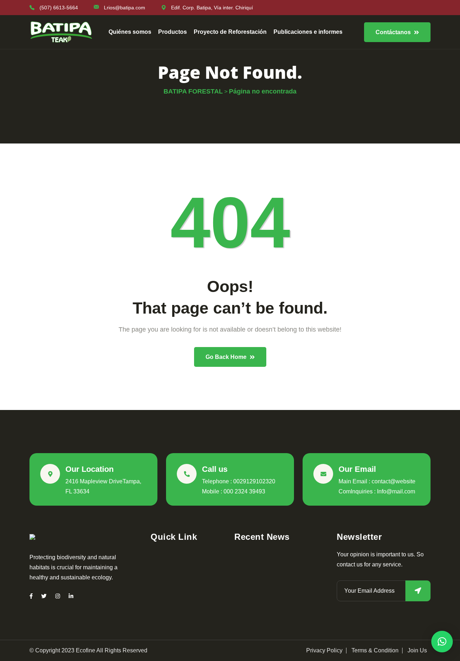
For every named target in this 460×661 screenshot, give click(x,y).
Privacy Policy (324, 650)
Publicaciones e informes (307, 32)
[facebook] (31, 596)
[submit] (418, 590)
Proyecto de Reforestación (230, 32)
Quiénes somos (130, 32)
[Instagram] (57, 596)
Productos (172, 32)
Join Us (417, 650)
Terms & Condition (375, 650)
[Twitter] (44, 596)
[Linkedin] (71, 596)
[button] (442, 641)
